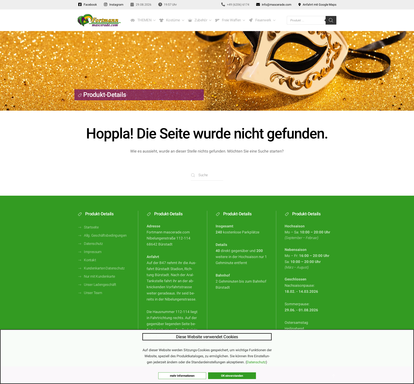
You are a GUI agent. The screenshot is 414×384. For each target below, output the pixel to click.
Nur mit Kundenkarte (99, 276)
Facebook (89, 4)
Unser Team (93, 293)
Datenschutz (93, 244)
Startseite (91, 227)
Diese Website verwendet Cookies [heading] (207, 336)
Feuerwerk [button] (262, 20)
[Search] (331, 20)
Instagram (115, 4)
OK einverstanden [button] (232, 375)
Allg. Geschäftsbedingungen (105, 235)
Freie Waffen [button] (230, 20)
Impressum (93, 252)
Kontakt (90, 260)
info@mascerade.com (275, 4)
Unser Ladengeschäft (100, 285)
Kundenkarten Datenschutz (104, 268)
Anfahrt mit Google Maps (318, 4)
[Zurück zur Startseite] (99, 20)
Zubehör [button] (200, 20)
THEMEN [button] (143, 20)
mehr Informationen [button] (182, 375)
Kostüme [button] (172, 20)
